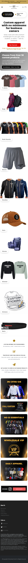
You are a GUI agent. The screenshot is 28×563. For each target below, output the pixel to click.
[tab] (8, 14)
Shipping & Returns (5, 515)
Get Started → (14, 45)
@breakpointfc (19, 489)
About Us (3, 510)
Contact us (3, 511)
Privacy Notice (4, 513)
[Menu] (2, 7)
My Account (3, 508)
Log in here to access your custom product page (17, 2)
